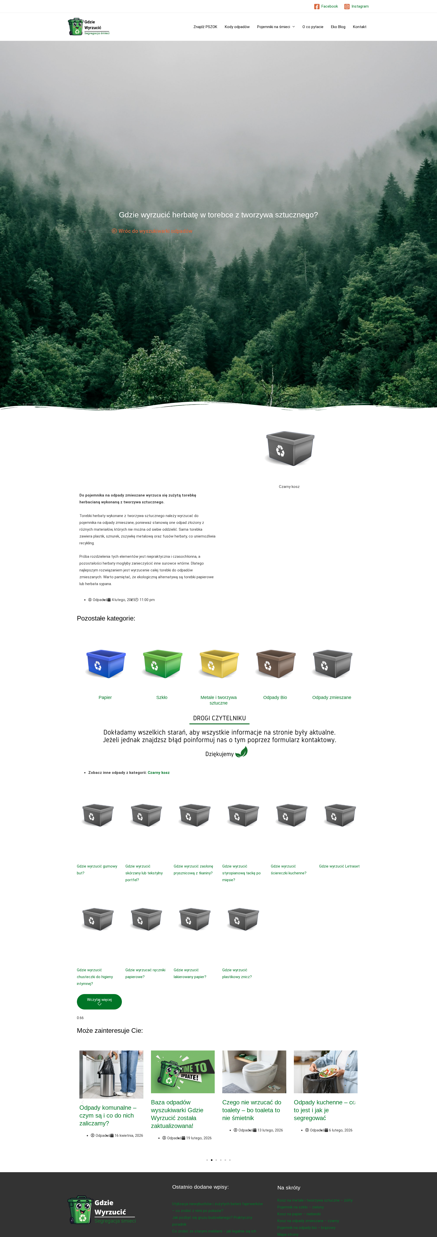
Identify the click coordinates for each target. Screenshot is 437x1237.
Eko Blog (338, 27)
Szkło (161, 697)
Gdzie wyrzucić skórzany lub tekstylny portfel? (144, 873)
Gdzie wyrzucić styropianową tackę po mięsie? (241, 873)
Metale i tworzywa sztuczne (219, 700)
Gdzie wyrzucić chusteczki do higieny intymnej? (95, 977)
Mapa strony (287, 1234)
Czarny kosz (159, 772)
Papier (105, 697)
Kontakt (359, 27)
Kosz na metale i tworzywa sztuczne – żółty (315, 1200)
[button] (99, 1001)
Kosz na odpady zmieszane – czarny (308, 1221)
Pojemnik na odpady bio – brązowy (306, 1227)
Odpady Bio (275, 697)
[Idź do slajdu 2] (211, 1160)
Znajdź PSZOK (205, 27)
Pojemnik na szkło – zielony (300, 1207)
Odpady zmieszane (331, 697)
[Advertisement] (147, 454)
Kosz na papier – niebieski (299, 1214)
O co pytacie (312, 27)
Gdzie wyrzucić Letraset (339, 866)
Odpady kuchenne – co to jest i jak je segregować (325, 1110)
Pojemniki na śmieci (273, 27)
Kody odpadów (237, 27)
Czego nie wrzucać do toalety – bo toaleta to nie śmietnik (251, 1110)
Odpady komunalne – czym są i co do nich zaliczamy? (107, 1115)
